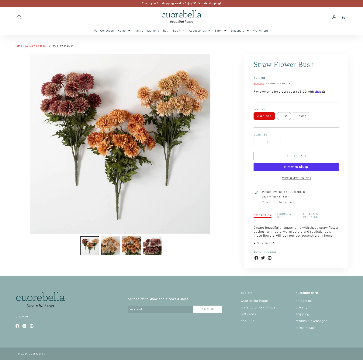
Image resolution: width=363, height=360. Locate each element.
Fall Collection (104, 30)
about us (247, 321)
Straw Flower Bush (61, 45)
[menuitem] (104, 30)
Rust (284, 116)
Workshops (261, 30)
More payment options (296, 177)
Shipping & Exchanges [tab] (311, 215)
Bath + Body (171, 30)
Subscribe (207, 309)
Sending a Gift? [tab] (284, 215)
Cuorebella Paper (254, 301)
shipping (302, 314)
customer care (307, 293)
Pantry (138, 30)
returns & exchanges (311, 321)
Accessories (197, 30)
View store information (277, 202)
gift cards (248, 314)
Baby (218, 30)
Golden (301, 116)
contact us (304, 301)
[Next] (229, 143)
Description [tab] (262, 215)
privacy (302, 307)
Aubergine (264, 116)
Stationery (237, 30)
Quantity (260, 134)
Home (122, 30)
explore (247, 293)
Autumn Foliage (35, 45)
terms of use (305, 328)
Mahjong (153, 30)
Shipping (259, 83)
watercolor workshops (258, 307)
